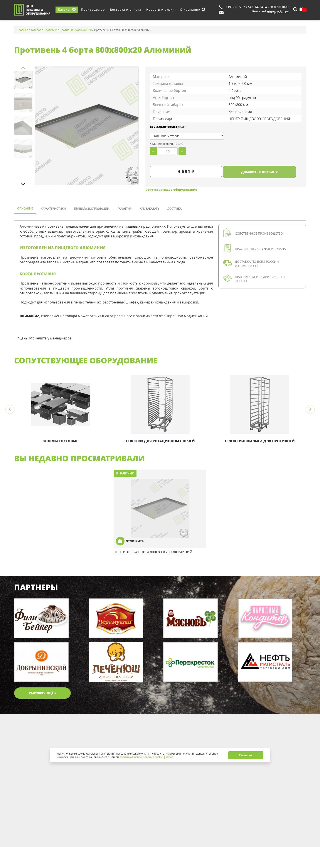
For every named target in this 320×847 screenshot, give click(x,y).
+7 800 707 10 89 (278, 7)
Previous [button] (9, 409)
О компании (191, 9)
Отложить (135, 541)
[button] (23, 184)
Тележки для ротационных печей (160, 441)
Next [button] (310, 409)
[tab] (25, 209)
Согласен (246, 755)
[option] (60, 409)
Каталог (65, 9)
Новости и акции (160, 9)
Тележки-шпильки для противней (259, 441)
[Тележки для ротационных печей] (160, 404)
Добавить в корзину (259, 172)
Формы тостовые (60, 441)
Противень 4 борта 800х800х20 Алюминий (153, 552)
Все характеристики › (168, 126)
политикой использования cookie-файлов (146, 757)
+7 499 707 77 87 (234, 7)
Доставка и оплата (125, 9)
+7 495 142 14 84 (256, 7)
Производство (93, 9)
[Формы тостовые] (60, 404)
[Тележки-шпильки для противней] (259, 404)
